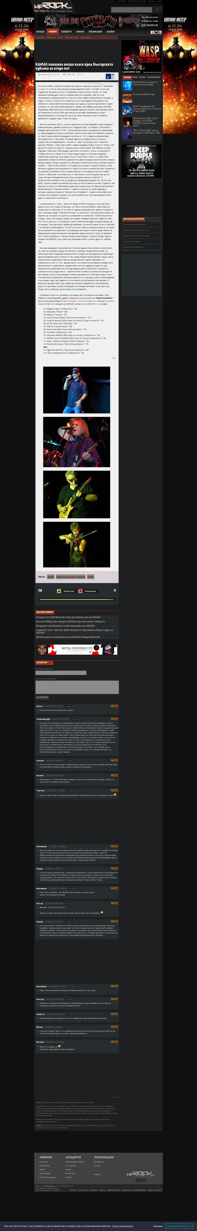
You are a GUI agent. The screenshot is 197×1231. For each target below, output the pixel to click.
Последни (40, 37)
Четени (142, 78)
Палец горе (69, 591)
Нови (135, 78)
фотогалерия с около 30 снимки (78, 301)
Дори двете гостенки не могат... (137, 236)
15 (82, 74)
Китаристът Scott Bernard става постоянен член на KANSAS (68, 617)
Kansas (51, 577)
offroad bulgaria (137, 1)
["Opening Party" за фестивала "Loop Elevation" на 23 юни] (114, 76)
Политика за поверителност (134, 1190)
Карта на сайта (155, 1190)
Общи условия (114, 1190)
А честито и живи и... (132, 241)
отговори (68, 706)
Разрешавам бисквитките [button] (179, 1226)
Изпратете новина (48, 1177)
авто (159, 1)
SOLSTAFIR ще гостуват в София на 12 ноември (145, 83)
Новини (53, 32)
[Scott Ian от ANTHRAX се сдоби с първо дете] (108, 76)
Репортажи (70, 1173)
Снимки (80, 32)
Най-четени (51, 37)
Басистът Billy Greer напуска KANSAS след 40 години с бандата (70, 622)
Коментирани (153, 78)
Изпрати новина (71, 37)
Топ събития (71, 1165)
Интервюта (99, 1161)
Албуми (110, 32)
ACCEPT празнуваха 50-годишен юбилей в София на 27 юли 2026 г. (147, 109)
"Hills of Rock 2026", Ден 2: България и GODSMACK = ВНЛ (146, 132)
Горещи (127, 78)
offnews (122, 1)
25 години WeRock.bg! (144, 94)
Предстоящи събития (75, 1161)
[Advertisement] (76, 50)
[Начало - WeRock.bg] (52, 12)
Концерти (66, 32)
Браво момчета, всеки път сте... (137, 230)
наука (151, 1)
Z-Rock (90, 577)
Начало (40, 32)
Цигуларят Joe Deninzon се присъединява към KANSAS (65, 626)
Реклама (93, 1190)
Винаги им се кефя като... (134, 247)
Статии (97, 1165)
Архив (60, 37)
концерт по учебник (47, 89)
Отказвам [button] (157, 1226)
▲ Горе (115, 1097)
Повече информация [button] (122, 1226)
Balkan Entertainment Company (70, 577)
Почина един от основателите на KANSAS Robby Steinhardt (68, 637)
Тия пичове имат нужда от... (135, 224)
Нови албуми (86, 37)
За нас (102, 1190)
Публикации (95, 32)
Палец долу (90, 591)
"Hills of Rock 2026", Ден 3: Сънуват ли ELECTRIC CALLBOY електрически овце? (145, 122)
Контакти (83, 1190)
